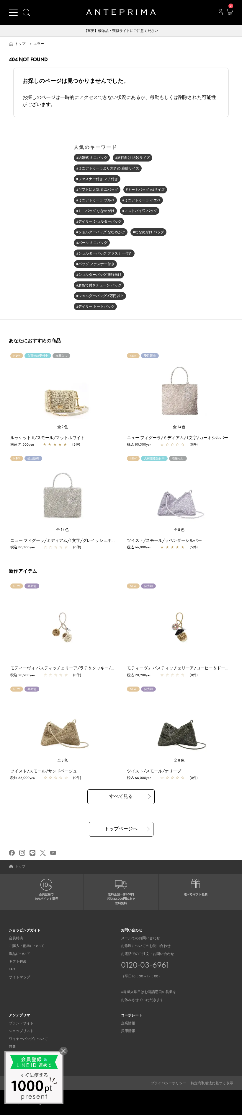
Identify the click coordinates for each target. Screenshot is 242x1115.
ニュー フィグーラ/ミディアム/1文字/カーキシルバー (177, 437)
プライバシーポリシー (168, 1083)
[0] (229, 14)
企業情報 (128, 1023)
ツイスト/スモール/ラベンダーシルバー (164, 540)
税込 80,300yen (139, 444)
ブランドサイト (21, 1023)
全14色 (179, 426)
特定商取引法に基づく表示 (212, 1083)
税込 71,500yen (22, 444)
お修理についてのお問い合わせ (146, 945)
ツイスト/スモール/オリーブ (154, 771)
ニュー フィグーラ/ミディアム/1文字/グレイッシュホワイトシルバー (75, 540)
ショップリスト (21, 1030)
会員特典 (16, 938)
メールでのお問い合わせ (140, 938)
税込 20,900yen (22, 675)
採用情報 (128, 1030)
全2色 (62, 426)
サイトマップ (19, 977)
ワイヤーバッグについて (28, 1038)
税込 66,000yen (139, 547)
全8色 (179, 529)
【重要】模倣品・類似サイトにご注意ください (121, 30)
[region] (62, 388)
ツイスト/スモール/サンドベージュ (43, 771)
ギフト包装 (18, 961)
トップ (20, 43)
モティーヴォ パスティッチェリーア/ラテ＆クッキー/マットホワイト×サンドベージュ (90, 668)
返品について (19, 953)
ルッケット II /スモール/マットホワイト (47, 437)
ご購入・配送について (26, 945)
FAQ (12, 969)
